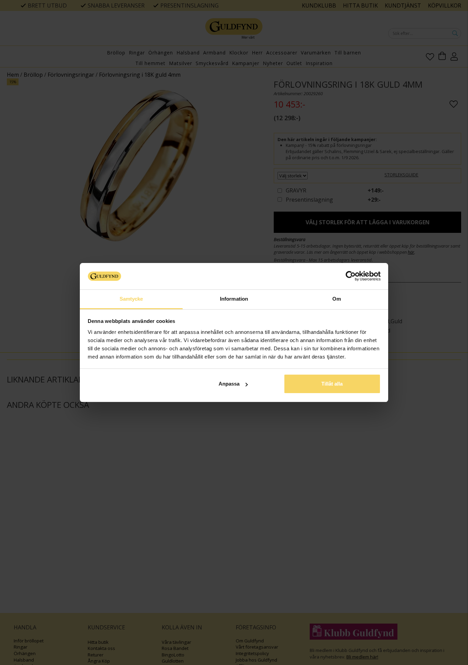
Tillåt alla (332, 384)
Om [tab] (336, 299)
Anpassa (229, 384)
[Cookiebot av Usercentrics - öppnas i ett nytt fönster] (351, 276)
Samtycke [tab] (131, 299)
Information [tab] (234, 299)
